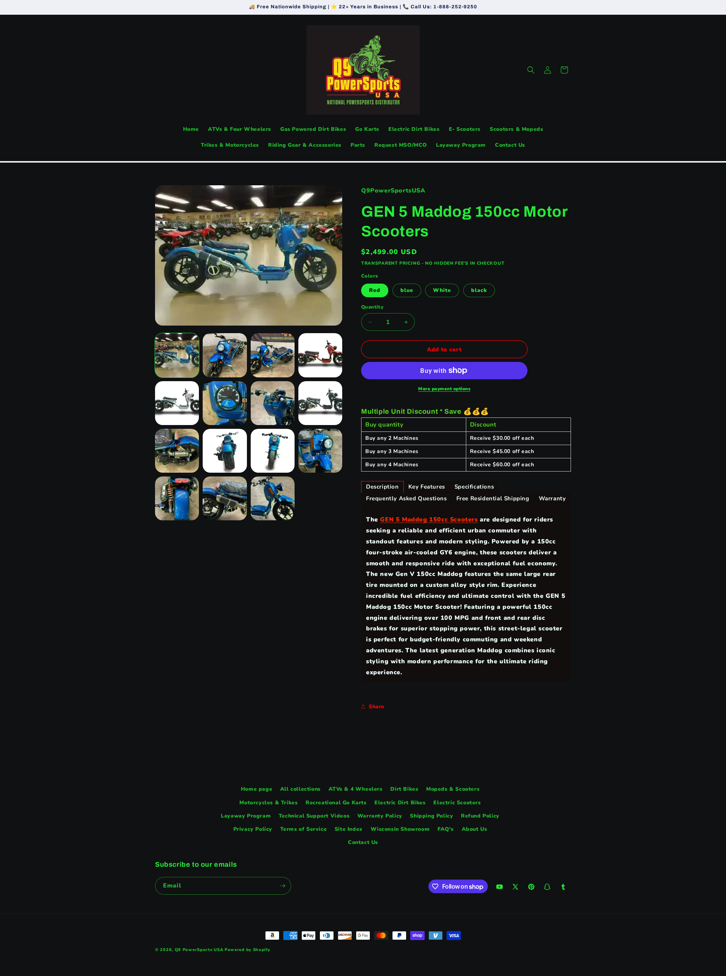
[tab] (382, 487)
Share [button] (377, 706)
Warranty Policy (379, 815)
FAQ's (445, 829)
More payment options (444, 389)
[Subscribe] (282, 886)
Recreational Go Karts (336, 802)
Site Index (349, 829)
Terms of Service (303, 829)
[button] (531, 70)
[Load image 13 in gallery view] (177, 498)
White (442, 290)
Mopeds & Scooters (452, 789)
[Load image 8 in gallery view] (320, 403)
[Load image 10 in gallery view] (225, 451)
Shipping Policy (431, 815)
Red (374, 290)
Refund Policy (480, 815)
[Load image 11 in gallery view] (273, 451)
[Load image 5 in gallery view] (177, 403)
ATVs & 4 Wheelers (356, 789)
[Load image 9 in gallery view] (177, 451)
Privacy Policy (252, 829)
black (479, 290)
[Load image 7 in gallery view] (273, 403)
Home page (256, 789)
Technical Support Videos (314, 815)
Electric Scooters (457, 802)
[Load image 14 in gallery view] (225, 498)
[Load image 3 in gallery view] (273, 355)
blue (406, 290)
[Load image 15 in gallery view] (273, 498)
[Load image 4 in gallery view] (320, 355)
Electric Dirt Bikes (399, 802)
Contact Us (363, 842)
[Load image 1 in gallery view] (177, 355)
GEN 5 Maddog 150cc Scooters (429, 519)
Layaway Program (246, 815)
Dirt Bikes (404, 789)
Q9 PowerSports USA (199, 950)
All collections (300, 789)
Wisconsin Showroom (400, 829)
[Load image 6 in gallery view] (225, 403)
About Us (474, 829)
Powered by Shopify (247, 950)
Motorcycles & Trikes (268, 802)
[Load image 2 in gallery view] (225, 355)
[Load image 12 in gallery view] (320, 451)
